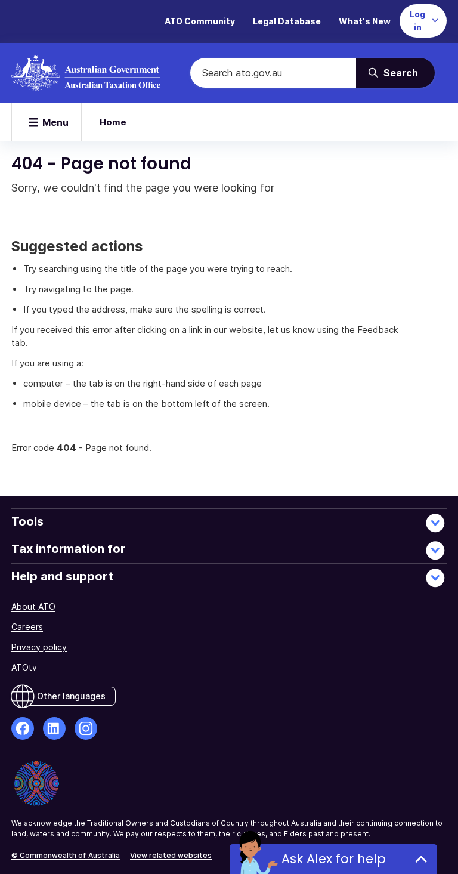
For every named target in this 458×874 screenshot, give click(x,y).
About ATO (33, 606)
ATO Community (200, 21)
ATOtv (24, 667)
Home (113, 122)
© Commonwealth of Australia (65, 855)
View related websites (171, 855)
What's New (365, 21)
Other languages (71, 696)
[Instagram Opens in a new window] (86, 728)
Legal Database (287, 21)
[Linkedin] (54, 728)
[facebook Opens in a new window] (22, 728)
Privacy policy (39, 647)
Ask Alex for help (333, 858)
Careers (27, 627)
